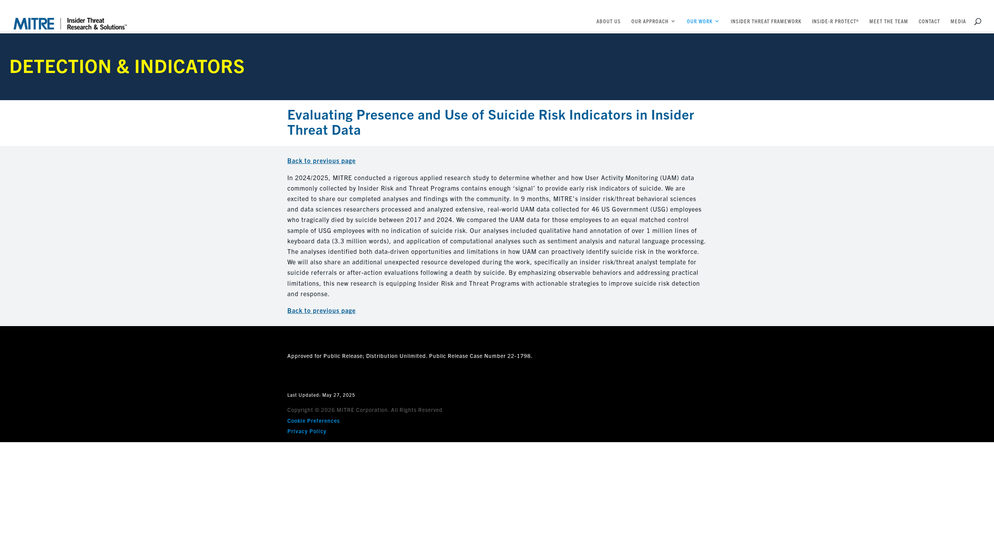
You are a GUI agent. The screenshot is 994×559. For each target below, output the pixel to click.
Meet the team (888, 21)
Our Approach (650, 21)
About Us (608, 21)
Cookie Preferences (313, 420)
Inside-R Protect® (835, 21)
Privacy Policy (307, 430)
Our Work (699, 21)
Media (958, 21)
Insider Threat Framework (766, 21)
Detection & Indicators (127, 65)
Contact (929, 21)
